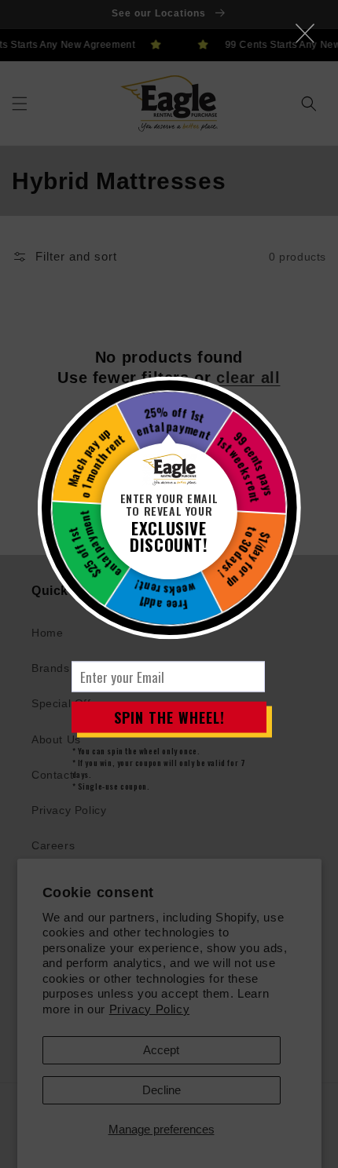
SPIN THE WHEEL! (169, 716)
